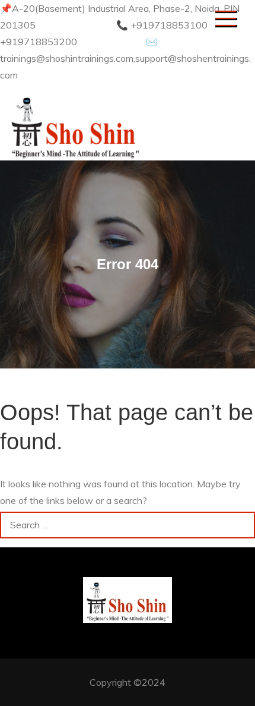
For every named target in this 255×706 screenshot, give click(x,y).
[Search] (241, 525)
